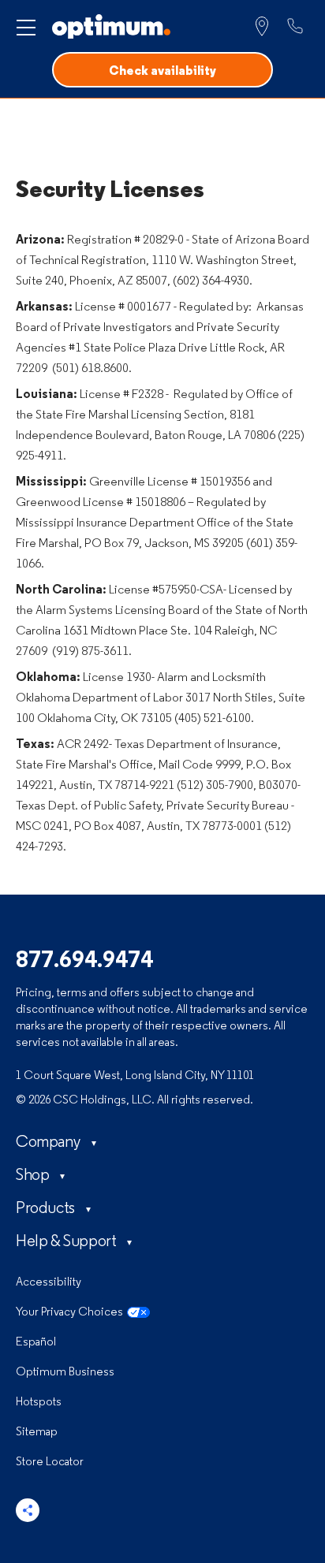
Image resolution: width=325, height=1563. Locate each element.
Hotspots (39, 1403)
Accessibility (48, 1283)
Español (36, 1343)
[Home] (111, 26)
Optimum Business (65, 1373)
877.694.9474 (84, 961)
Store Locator (50, 1462)
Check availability (162, 71)
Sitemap (37, 1432)
